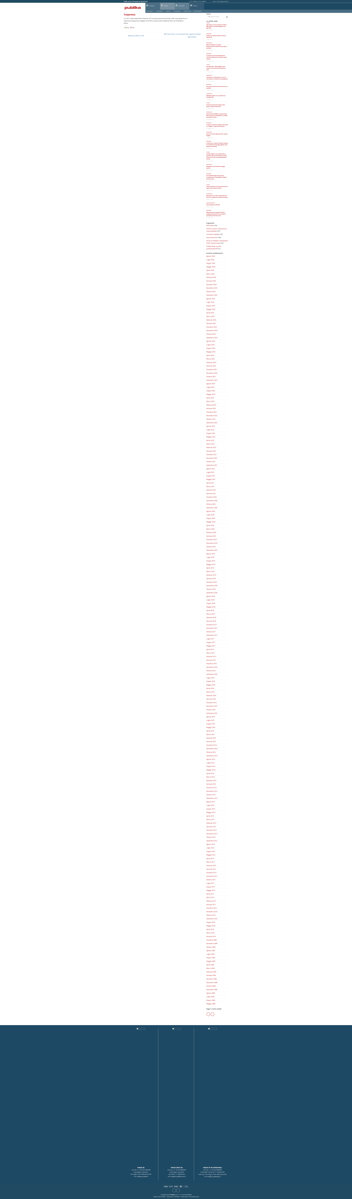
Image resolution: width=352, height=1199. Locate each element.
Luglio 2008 (210, 997)
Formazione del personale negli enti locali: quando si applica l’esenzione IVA (215, 105)
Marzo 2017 (210, 653)
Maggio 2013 (210, 812)
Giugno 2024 (210, 348)
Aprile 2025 (210, 313)
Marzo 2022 (210, 444)
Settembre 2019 (211, 550)
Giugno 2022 (210, 433)
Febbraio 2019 (211, 575)
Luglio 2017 (210, 639)
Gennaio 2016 (211, 699)
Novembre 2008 (211, 983)
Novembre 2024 (211, 330)
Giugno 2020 (210, 518)
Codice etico (169, 1196)
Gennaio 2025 (211, 323)
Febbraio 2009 (211, 972)
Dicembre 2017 (211, 625)
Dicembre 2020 (211, 497)
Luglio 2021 (210, 472)
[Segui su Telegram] (150, 1)
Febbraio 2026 (211, 277)
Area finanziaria (211, 237)
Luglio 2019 (210, 557)
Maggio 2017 (210, 646)
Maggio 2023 (210, 394)
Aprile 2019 (210, 568)
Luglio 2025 (210, 302)
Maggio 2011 (210, 890)
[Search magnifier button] (227, 17)
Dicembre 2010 (211, 908)
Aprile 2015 (210, 731)
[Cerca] (208, 1)
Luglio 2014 (210, 763)
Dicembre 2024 (211, 327)
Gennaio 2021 (211, 494)
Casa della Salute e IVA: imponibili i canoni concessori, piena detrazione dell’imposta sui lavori (216, 68)
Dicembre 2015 (211, 703)
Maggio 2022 (210, 437)
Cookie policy (184, 1196)
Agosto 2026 (210, 256)
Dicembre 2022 (211, 412)
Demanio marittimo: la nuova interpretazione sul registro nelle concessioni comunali (217, 187)
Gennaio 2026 (211, 281)
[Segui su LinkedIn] (149, 1)
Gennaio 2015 (211, 742)
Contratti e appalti (212, 234)
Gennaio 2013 (211, 827)
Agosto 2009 (210, 951)
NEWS (195, 6)
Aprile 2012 (210, 858)
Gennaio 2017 (211, 660)
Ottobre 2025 (211, 292)
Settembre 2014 (211, 756)
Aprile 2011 (210, 894)
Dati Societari (161, 1196)
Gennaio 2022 (211, 451)
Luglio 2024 (210, 345)
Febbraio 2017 (211, 657)
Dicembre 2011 (211, 873)
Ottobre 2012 (211, 837)
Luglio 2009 (210, 954)
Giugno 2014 (210, 766)
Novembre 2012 (211, 834)
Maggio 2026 (210, 267)
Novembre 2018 (211, 586)
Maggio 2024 (210, 352)
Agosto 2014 (210, 759)
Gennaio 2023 (211, 408)
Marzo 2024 (210, 359)
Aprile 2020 (210, 525)
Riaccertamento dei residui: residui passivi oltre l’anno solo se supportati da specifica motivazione (217, 196)
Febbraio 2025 (211, 320)
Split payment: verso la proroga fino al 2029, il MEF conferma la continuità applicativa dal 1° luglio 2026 (216, 26)
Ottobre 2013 (211, 795)
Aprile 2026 (210, 270)
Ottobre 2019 (211, 547)
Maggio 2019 (210, 564)
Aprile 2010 (210, 929)
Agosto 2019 (210, 554)
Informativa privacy (194, 1196)
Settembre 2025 (211, 295)
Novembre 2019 (211, 543)
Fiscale (168, 11)
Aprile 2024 (210, 355)
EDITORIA (182, 6)
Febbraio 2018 (211, 617)
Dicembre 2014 (211, 745)
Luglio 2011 (210, 883)
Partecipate (187, 11)
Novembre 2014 (211, 749)
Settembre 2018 (211, 593)
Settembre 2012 (211, 841)
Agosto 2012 (210, 844)
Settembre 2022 (211, 423)
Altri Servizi (197, 11)
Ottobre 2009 (211, 947)
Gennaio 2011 (211, 905)
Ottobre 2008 (211, 986)
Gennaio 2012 (211, 869)
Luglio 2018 (210, 600)
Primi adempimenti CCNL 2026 (213, 205)
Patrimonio (177, 11)
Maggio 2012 (210, 855)
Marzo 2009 (210, 968)
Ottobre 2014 (211, 752)
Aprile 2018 (210, 610)
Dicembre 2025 (211, 285)
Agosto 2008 (210, 993)
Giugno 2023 (210, 391)
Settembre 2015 (211, 713)
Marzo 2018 (210, 614)
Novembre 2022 (211, 416)
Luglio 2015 (210, 720)
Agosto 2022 (210, 426)
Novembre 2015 (211, 706)
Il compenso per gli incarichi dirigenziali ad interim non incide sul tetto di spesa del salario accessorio (216, 57)
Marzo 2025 (210, 316)
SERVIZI (152, 6)
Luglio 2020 (210, 515)
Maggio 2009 (210, 961)
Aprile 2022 (210, 440)
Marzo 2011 (210, 897)
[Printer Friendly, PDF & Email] (129, 28)
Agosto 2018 (210, 596)
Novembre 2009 (211, 943)
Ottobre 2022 (211, 419)
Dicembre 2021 (211, 455)
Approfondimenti (210, 203)
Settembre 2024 (211, 338)
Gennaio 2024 (211, 366)
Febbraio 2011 (211, 901)
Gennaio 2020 (211, 536)
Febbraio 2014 (211, 781)
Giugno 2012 (210, 851)
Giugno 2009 (210, 958)
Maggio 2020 (210, 522)
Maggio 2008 (210, 1004)
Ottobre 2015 (211, 710)
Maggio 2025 (210, 309)
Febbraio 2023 (211, 405)
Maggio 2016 (210, 685)
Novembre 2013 (211, 791)
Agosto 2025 (210, 299)
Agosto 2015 (210, 717)
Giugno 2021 (210, 476)
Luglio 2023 (210, 387)
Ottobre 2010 (211, 915)
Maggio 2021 (210, 479)
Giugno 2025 (210, 306)
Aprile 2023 (210, 398)
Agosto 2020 (210, 511)
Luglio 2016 (210, 678)
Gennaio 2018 (211, 621)
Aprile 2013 (210, 816)
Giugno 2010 (210, 922)
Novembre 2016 (211, 667)
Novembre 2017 (211, 628)
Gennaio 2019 (211, 579)
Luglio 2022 (210, 430)
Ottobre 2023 (211, 377)
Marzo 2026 (210, 274)
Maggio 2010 (210, 926)
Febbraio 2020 (211, 532)
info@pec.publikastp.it (214, 1176)
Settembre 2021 (211, 465)
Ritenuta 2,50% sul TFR (136, 36)
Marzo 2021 (210, 486)
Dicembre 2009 (211, 940)
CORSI (166, 6)
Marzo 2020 (210, 529)
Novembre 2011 (211, 876)
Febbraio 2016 (211, 696)
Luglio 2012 (210, 848)
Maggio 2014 (210, 770)
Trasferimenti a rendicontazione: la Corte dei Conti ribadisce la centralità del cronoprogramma (217, 78)
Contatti (155, 1196)
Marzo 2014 (210, 777)
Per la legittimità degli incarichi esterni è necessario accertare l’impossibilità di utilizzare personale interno (216, 177)
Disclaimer (177, 1196)
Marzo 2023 (210, 401)
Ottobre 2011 (211, 880)
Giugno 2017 (210, 642)
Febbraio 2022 (211, 447)
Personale (149, 11)
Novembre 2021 (211, 458)
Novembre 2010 (211, 912)
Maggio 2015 (210, 727)
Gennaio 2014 (211, 784)
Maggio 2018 (210, 607)
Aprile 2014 (210, 773)
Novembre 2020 (211, 501)
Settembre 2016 (211, 674)
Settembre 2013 (211, 798)
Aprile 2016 (210, 688)
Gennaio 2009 (211, 975)
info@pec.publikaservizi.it (178, 1176)
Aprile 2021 (210, 483)
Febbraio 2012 (211, 866)
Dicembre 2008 (211, 979)
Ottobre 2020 (211, 504)
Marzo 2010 (210, 933)
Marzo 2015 (210, 734)
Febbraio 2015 (211, 738)
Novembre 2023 (211, 373)
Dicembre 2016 (211, 664)
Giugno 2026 (210, 263)
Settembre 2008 (211, 990)
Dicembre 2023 (211, 370)
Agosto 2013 (210, 802)
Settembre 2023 (211, 380)
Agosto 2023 (210, 384)
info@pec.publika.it (142, 1176)
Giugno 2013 (210, 809)
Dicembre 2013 (211, 788)
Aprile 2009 (210, 965)
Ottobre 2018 (211, 589)
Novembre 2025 (211, 288)
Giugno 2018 (210, 603)
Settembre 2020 (211, 508)
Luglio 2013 (210, 805)
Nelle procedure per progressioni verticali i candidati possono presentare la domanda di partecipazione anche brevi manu (216, 214)
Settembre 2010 (211, 919)
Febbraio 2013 (211, 823)
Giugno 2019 (210, 561)
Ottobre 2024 (211, 334)
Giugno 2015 (210, 724)
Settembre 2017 (211, 635)
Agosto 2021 (210, 469)
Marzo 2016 (210, 692)
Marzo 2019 (210, 571)
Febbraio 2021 (211, 490)
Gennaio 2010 (211, 936)
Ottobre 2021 (211, 462)
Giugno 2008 (210, 1000)
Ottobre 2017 (211, 632)
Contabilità (159, 11)
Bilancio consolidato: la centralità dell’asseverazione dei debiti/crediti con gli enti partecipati (216, 46)
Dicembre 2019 (211, 540)
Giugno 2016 (210, 681)
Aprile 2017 (210, 649)
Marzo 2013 (210, 819)
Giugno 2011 (210, 887)
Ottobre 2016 (211, 671)
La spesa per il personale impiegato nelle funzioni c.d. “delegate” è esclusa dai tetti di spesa (217, 125)
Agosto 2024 (210, 341)
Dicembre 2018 (211, 582)
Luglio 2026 (210, 260)
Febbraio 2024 (211, 362)
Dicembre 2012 (211, 830)
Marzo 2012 (210, 862)
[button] (219, 1)
